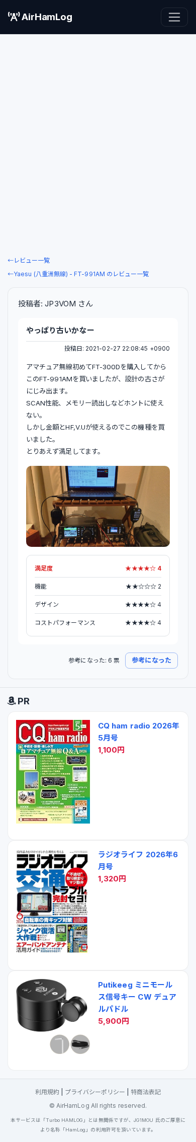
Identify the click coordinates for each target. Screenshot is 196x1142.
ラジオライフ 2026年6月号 (138, 860)
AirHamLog (46, 17)
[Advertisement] (98, 144)
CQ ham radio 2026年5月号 (138, 732)
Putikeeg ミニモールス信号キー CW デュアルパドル (137, 997)
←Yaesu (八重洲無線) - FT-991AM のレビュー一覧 (78, 274)
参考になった (151, 660)
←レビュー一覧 (29, 260)
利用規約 (47, 1092)
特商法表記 (146, 1092)
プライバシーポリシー (95, 1092)
